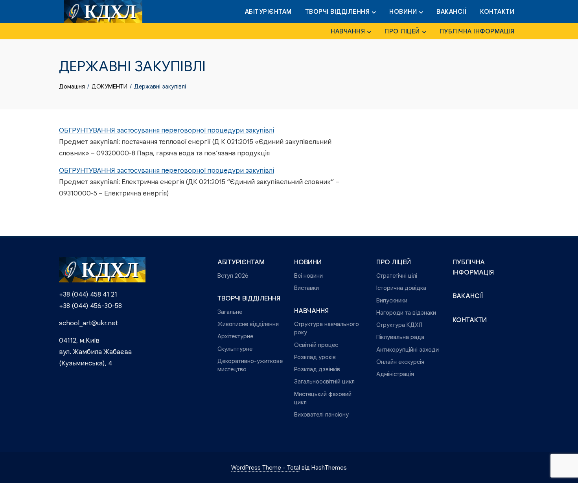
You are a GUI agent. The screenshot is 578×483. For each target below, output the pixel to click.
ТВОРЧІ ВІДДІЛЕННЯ (337, 12)
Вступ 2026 (233, 275)
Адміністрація (395, 374)
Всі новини (308, 275)
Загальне (229, 311)
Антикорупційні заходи (407, 349)
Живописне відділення (248, 324)
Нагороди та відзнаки (406, 312)
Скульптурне (234, 348)
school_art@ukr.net (88, 323)
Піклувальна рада (400, 337)
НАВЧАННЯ (348, 31)
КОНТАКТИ (497, 12)
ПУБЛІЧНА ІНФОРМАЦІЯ (477, 31)
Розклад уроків (315, 357)
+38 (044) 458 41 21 (88, 294)
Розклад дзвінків (317, 369)
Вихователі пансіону (321, 414)
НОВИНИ (403, 12)
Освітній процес (316, 344)
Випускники (391, 300)
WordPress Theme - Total (265, 467)
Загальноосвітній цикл (324, 381)
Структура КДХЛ (399, 324)
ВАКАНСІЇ (451, 12)
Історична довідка (401, 287)
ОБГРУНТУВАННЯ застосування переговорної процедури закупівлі (166, 130)
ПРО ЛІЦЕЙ (402, 31)
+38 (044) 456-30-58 (90, 306)
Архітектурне (235, 336)
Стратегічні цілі (396, 275)
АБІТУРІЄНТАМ (268, 12)
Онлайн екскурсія (400, 361)
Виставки (306, 287)
